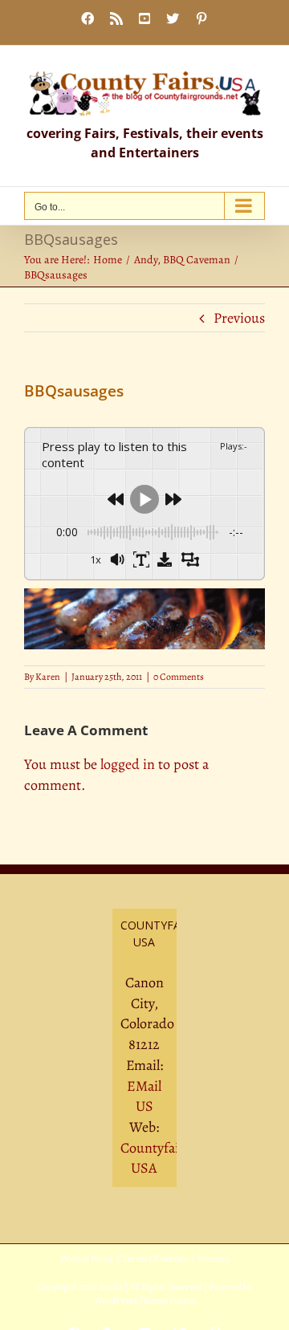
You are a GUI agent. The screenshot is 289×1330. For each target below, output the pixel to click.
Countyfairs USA (155, 1158)
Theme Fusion (169, 1300)
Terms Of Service (155, 1258)
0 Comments (178, 676)
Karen (47, 676)
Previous (239, 317)
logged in (127, 764)
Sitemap (213, 1258)
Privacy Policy (86, 1258)
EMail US (144, 1096)
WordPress (115, 1300)
